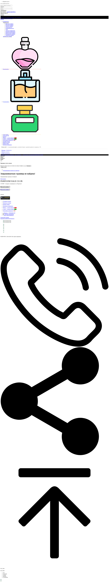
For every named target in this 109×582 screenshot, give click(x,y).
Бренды (4, 136)
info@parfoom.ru (5, 153)
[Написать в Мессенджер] (54, 579)
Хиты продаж (6, 135)
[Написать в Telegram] (54, 580)
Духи (7, 29)
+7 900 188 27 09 (6, 150)
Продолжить (3, 178)
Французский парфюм (10, 32)
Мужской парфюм (9, 24)
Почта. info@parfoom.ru (9, 215)
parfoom (2, 19)
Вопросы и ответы (6, 142)
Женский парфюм (9, 23)
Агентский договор (5, 217)
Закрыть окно (3, 167)
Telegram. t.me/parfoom (9, 214)
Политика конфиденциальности (7, 218)
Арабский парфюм (10, 35)
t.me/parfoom (5, 151)
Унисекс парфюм (9, 26)
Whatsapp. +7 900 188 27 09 (9, 213)
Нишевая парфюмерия (10, 31)
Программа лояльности (9, 140)
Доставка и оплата (6, 141)
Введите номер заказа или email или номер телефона (12, 165)
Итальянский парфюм (10, 34)
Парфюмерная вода (10, 28)
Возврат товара (6, 143)
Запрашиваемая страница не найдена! (11, 170)
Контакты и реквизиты (7, 144)
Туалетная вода (9, 27)
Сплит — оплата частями (9, 139)
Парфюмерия (6, 21)
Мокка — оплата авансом (9, 137)
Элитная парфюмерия (10, 30)
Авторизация (3, 10)
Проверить (29, 165)
